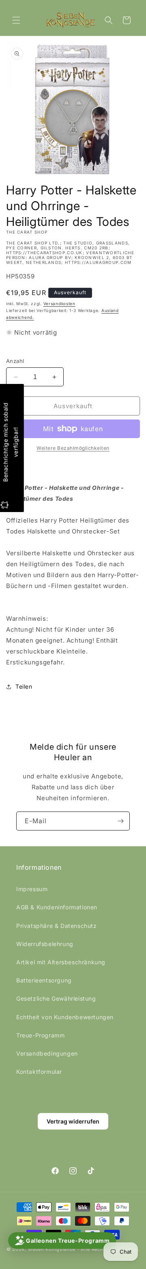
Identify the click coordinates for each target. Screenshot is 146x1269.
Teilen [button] (23, 686)
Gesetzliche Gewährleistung (56, 998)
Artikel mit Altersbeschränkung (60, 962)
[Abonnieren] (120, 821)
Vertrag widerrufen (73, 1121)
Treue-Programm (40, 1035)
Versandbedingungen (47, 1053)
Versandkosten (59, 303)
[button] (16, 20)
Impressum (31, 888)
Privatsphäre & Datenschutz (56, 925)
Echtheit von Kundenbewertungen (65, 1017)
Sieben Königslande (52, 1249)
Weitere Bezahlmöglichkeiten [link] (73, 448)
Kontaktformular (39, 1071)
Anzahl (15, 361)
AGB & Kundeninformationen (56, 907)
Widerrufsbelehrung (44, 943)
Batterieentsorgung (44, 980)
